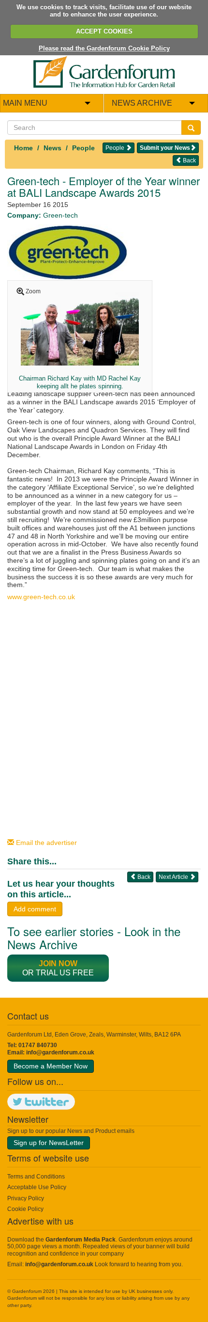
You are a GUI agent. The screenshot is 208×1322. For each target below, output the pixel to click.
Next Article (174, 877)
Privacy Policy (25, 1198)
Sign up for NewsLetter (49, 1143)
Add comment (35, 909)
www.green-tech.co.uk (41, 597)
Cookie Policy (25, 1209)
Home (23, 148)
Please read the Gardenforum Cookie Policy (104, 48)
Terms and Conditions (36, 1176)
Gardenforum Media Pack (80, 1239)
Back (188, 160)
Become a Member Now (51, 1066)
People (83, 148)
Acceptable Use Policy (36, 1187)
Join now (58, 963)
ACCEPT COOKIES (104, 31)
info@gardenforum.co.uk (60, 1052)
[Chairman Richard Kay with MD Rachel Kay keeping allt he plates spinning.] (79, 328)
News (52, 148)
